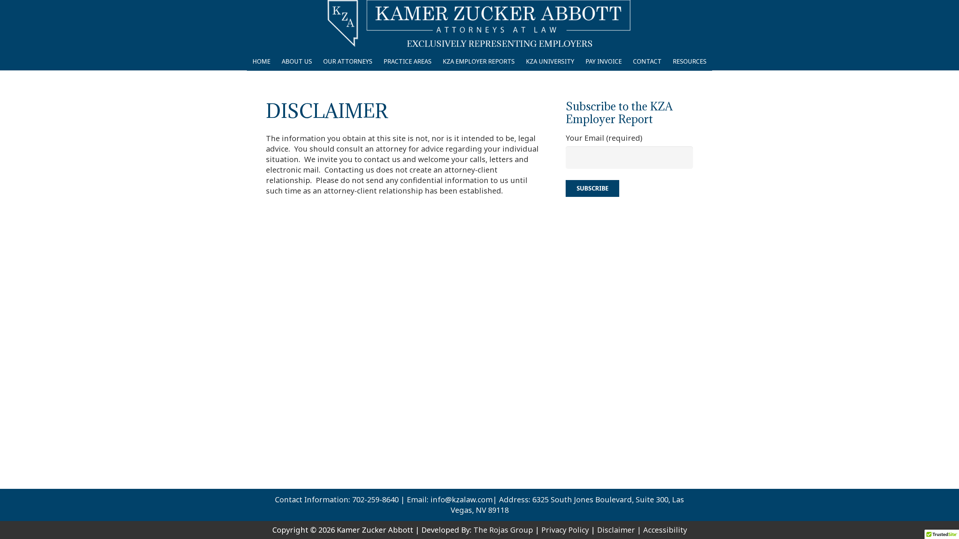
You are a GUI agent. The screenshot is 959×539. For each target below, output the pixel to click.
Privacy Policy (565, 530)
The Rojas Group (503, 530)
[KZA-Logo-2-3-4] (479, 23)
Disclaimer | (619, 530)
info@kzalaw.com (461, 499)
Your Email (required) (604, 138)
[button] (713, 61)
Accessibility (665, 530)
